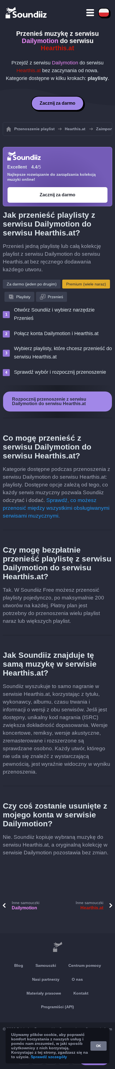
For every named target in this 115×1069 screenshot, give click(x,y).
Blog (18, 965)
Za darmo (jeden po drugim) (32, 284)
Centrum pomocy (84, 965)
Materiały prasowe (44, 993)
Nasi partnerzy (45, 979)
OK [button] (98, 1046)
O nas (77, 979)
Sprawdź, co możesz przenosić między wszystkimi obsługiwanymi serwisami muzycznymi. (56, 508)
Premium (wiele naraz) (86, 284)
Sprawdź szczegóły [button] (49, 1057)
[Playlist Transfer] (26, 12)
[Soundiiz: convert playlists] (57, 947)
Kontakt (80, 993)
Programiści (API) (57, 1007)
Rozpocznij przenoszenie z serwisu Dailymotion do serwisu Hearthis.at (49, 401)
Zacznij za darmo (57, 103)
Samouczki (45, 965)
